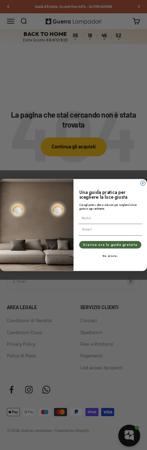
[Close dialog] (143, 183)
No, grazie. (110, 256)
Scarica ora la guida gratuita (110, 244)
